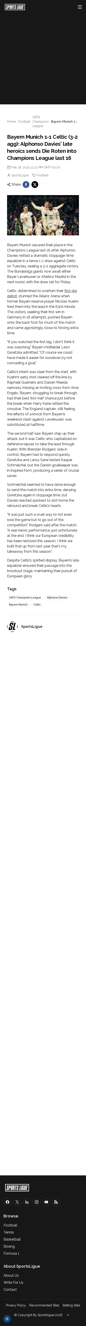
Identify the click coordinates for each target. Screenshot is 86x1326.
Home (11, 121)
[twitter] (34, 184)
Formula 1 (11, 1253)
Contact (10, 1289)
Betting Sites (71, 1305)
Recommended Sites (44, 1305)
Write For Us (13, 1282)
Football (24, 121)
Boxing (9, 1246)
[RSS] (56, 1202)
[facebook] (26, 184)
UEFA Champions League (40, 121)
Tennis (9, 1232)
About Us (11, 1275)
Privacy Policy (16, 1305)
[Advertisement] (43, 57)
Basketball (12, 1239)
